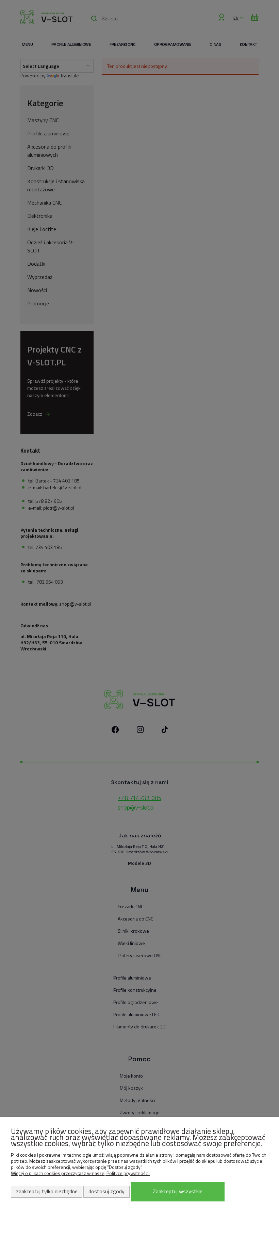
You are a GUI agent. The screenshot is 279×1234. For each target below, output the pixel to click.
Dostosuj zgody (106, 1191)
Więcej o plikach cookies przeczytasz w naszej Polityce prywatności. (80, 1173)
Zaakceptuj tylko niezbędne (47, 1191)
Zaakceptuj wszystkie (177, 1191)
